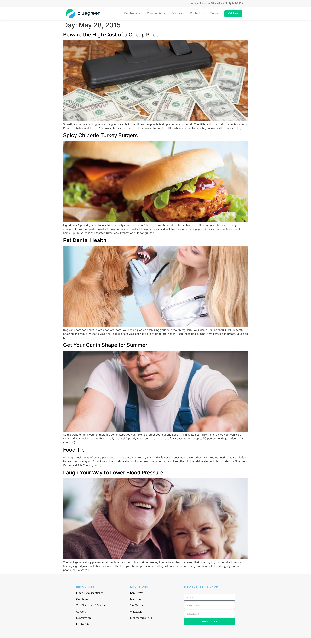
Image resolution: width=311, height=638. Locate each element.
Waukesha (136, 611)
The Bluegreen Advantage (92, 605)
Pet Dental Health (84, 240)
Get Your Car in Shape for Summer (105, 345)
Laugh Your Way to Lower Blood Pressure (113, 472)
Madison (135, 599)
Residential (130, 13)
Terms (214, 13)
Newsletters (84, 617)
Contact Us (197, 13)
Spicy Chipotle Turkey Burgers (100, 135)
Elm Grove (136, 592)
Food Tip (74, 450)
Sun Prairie (137, 605)
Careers (81, 611)
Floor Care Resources (89, 592)
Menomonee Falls (141, 617)
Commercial (154, 13)
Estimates (178, 13)
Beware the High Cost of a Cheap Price (111, 34)
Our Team (82, 599)
